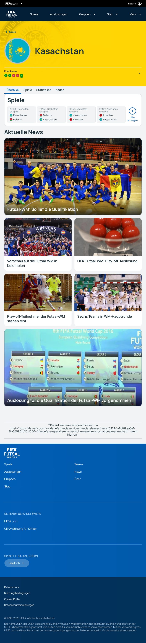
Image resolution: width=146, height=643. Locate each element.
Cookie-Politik (12, 599)
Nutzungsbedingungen (17, 593)
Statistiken (43, 90)
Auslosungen (13, 472)
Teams (78, 464)
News (78, 472)
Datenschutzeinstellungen (19, 605)
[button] (87, 14)
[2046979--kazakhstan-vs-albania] (81, 114)
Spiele (28, 90)
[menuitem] (35, 14)
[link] (34, 14)
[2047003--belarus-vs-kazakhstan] (51, 114)
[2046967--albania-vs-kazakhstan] (111, 114)
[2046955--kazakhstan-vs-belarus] (21, 114)
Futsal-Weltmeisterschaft (11, 14)
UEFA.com (10, 521)
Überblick (12, 90)
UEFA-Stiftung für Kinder (20, 529)
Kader (60, 90)
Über (77, 479)
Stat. (7, 486)
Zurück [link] (12, 31)
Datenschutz (11, 587)
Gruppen (10, 479)
